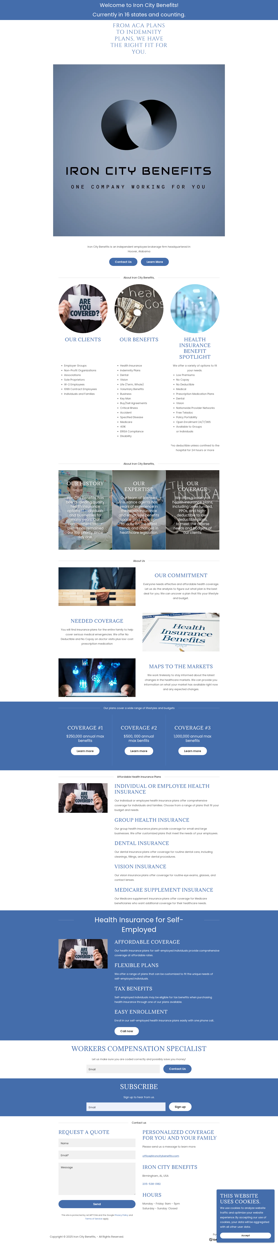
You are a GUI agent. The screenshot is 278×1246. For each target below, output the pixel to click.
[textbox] (123, 1069)
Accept (245, 1235)
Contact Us (123, 262)
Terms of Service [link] (93, 1218)
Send (97, 1204)
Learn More (155, 262)
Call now (126, 1031)
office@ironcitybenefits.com (160, 1156)
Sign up (180, 1107)
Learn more (85, 751)
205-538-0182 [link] (151, 1184)
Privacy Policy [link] (121, 1215)
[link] (139, 53)
